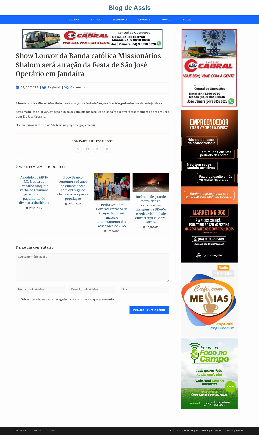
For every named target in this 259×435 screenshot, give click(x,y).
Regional (54, 87)
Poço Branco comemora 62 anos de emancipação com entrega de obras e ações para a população (73, 187)
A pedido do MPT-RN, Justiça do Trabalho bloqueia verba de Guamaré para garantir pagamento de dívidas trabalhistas (34, 190)
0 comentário (79, 87)
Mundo (229, 431)
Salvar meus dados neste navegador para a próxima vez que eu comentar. (68, 299)
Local (239, 431)
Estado (188, 431)
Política (175, 431)
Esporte (216, 431)
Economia (202, 431)
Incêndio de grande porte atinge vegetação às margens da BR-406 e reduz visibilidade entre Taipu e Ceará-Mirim (151, 209)
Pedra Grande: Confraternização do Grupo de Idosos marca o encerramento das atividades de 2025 (112, 215)
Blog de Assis (129, 7)
